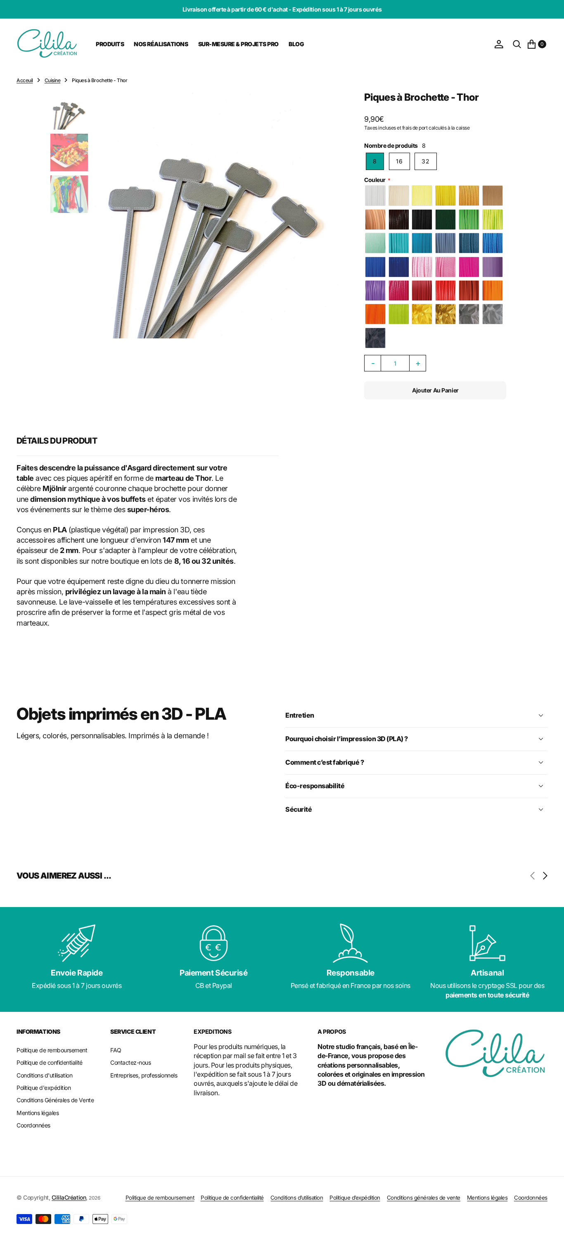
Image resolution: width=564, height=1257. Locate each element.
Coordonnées (530, 1197)
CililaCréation (69, 1197)
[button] (499, 44)
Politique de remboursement (160, 1197)
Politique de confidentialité (232, 1197)
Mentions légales (487, 1197)
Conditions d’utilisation (296, 1197)
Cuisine (53, 80)
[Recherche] (517, 44)
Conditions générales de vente (423, 1197)
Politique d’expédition (354, 1197)
